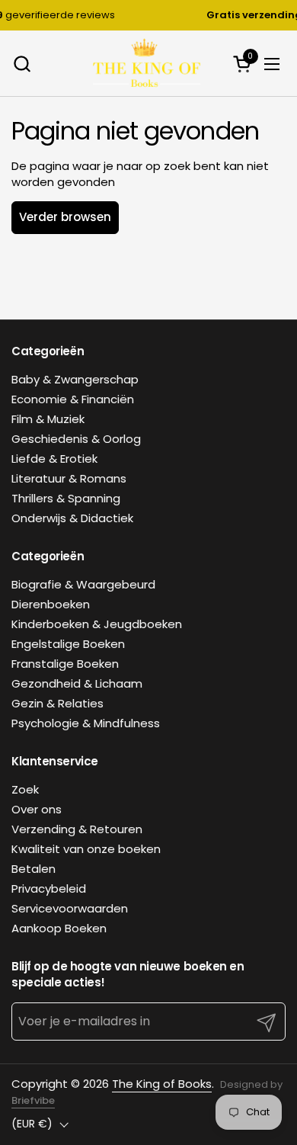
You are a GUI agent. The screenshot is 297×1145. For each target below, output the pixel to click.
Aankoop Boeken (59, 928)
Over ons (36, 809)
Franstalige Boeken (65, 664)
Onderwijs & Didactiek (72, 518)
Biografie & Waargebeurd (83, 584)
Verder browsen (65, 217)
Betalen (33, 869)
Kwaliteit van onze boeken (86, 849)
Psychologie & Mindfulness (85, 723)
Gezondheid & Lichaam (76, 683)
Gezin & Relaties (57, 703)
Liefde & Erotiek (54, 459)
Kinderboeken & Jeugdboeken (96, 624)
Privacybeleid (48, 888)
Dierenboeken (50, 604)
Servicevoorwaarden (69, 908)
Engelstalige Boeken (68, 644)
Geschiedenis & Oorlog (76, 439)
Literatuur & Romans (68, 478)
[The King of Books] (147, 63)
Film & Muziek (48, 419)
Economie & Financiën (72, 399)
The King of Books (162, 1084)
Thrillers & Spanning (65, 498)
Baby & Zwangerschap (75, 379)
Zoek (25, 789)
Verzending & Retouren (76, 829)
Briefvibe (33, 1100)
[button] (21, 63)
